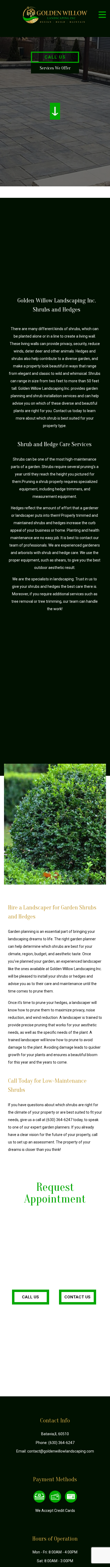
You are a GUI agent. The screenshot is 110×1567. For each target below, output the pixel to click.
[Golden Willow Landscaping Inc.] (55, 14)
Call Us (55, 57)
